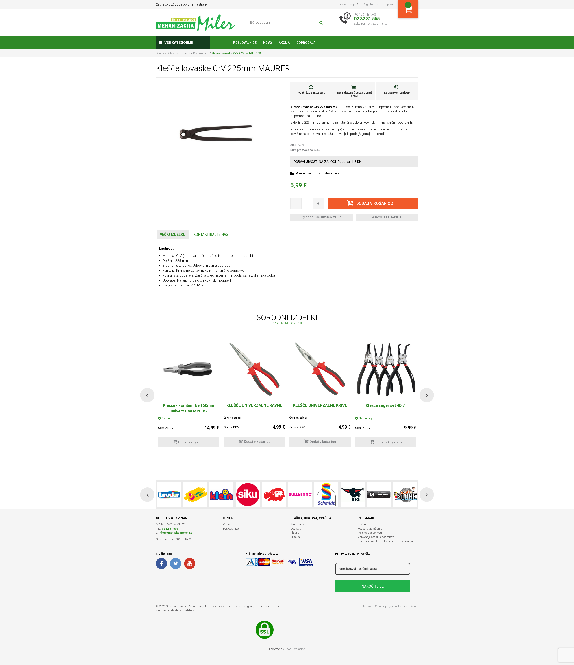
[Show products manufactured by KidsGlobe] (405, 494)
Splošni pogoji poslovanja (391, 606)
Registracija (370, 4)
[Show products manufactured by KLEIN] (221, 494)
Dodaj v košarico (191, 442)
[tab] (173, 234)
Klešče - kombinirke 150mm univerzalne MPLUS (188, 408)
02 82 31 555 (170, 528)
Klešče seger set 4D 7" (386, 405)
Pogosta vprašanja (370, 528)
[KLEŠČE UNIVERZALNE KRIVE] (320, 369)
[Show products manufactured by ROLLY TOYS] (195, 494)
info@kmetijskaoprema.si (176, 532)
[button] (147, 395)
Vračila (295, 537)
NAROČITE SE (373, 586)
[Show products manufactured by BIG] (353, 494)
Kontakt (367, 606)
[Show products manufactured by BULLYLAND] (300, 494)
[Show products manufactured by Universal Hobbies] (379, 494)
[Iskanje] (321, 22)
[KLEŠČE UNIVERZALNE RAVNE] (254, 369)
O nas (227, 524)
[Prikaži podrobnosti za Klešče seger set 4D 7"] (385, 369)
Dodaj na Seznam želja (323, 217)
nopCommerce (296, 649)
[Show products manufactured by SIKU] (248, 494)
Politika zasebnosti (370, 532)
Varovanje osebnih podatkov (376, 537)
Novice (362, 524)
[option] (254, 394)
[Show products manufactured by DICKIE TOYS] (274, 494)
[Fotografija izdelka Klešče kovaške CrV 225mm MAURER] (220, 131)
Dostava (295, 528)
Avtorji (414, 606)
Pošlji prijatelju (388, 217)
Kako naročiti (298, 524)
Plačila (294, 532)
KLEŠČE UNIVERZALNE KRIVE (320, 405)
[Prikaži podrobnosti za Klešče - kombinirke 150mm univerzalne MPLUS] (188, 369)
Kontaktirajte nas (210, 234)
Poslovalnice (231, 528)
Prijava (388, 4)
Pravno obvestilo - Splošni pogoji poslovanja (385, 541)
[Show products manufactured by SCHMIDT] (326, 494)
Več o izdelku (172, 234)
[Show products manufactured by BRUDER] (169, 494)
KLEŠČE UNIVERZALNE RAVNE (254, 405)
